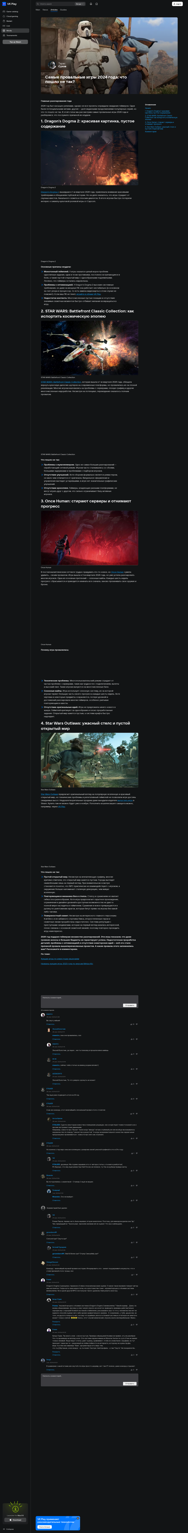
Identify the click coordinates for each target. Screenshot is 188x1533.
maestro (49, 1014)
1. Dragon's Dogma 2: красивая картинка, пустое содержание (157, 112)
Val (53, 1158)
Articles (54, 9)
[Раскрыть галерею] (89, 158)
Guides (63, 9)
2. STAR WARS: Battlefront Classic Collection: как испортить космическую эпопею (161, 117)
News (45, 9)
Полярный (56, 1190)
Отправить (129, 1005)
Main (38, 9)
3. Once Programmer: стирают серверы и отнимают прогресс (159, 123)
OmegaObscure (52, 1262)
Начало (148, 108)
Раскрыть (56, 1322)
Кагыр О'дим (57, 1299)
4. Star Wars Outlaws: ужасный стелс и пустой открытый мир (160, 128)
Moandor (49, 1175)
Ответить (50, 1024)
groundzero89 (51, 1232)
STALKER (49, 1089)
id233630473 (57, 1074)
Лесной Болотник (58, 1029)
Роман (48, 1279)
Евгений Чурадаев (59, 1247)
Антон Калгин (57, 1118)
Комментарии (150, 132)
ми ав (54, 1059)
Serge (48, 1360)
